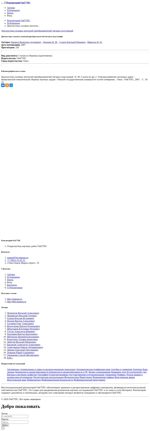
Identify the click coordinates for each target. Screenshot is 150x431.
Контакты (12, 285)
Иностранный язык (16, 380)
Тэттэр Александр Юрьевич (21, 331)
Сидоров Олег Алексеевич (20, 323)
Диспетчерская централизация (48, 377)
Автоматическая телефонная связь (93, 369)
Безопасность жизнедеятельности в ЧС (68, 372)
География (43, 374)
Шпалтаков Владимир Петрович (23, 329)
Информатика (34, 380)
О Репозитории (14, 287)
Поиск (10, 13)
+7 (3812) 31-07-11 (16, 260)
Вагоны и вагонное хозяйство (22, 374)
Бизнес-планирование (100, 372)
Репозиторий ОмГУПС (18, 20)
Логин (4, 413)
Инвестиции (85, 377)
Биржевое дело (118, 372)
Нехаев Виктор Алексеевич (21, 321)
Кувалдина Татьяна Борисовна (22, 339)
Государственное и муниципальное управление (93, 374)
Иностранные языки (125, 377)
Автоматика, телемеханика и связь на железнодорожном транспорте (41, 369)
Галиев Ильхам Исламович (20, 318)
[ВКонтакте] (3, 85)
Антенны (137, 369)
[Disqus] (75, 123)
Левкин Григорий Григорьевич (22, 350)
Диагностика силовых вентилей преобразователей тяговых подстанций (37, 31)
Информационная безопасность (57, 380)
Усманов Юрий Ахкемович (20, 352)
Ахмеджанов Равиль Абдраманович (25, 347)
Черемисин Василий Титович (22, 315)
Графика (121, 374)
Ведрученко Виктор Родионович (23, 326)
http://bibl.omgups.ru (16, 301)
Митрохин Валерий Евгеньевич (23, 336)
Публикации (13, 10)
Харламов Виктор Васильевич (22, 334)
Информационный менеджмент (89, 380)
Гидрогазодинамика (58, 374)
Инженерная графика (103, 377)
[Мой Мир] (11, 85)
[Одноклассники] (7, 85)
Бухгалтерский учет (137, 372)
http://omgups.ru (14, 299)
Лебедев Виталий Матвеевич (21, 342)
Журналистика (71, 377)
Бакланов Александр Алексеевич (23, 344)
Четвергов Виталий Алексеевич (23, 313)
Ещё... (10, 358)
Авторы (11, 7)
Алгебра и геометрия (121, 369)
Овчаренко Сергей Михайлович (23, 355)
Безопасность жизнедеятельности (32, 372)
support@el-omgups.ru (17, 257)
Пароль (4, 419)
